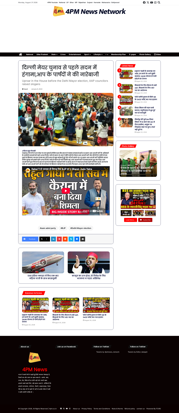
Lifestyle (97, 54)
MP (76, 2)
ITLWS (158, 409)
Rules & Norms (117, 409)
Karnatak (97, 2)
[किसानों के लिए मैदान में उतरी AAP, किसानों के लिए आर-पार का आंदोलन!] (65, 305)
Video (158, 54)
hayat (26, 89)
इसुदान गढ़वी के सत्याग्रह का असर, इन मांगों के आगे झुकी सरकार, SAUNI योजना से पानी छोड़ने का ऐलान (34, 318)
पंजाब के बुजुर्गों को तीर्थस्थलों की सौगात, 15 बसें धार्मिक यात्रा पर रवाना (137, 171)
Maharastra (106, 2)
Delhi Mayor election (81, 228)
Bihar (72, 2)
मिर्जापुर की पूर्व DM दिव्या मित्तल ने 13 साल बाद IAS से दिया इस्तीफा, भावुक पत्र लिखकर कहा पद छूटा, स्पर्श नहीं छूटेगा (145, 124)
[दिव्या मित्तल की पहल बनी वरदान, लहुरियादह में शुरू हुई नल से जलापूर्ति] (126, 111)
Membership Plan (118, 54)
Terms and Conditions (102, 409)
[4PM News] (89, 11)
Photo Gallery (145, 54)
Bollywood (115, 2)
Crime (63, 54)
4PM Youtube (52, 2)
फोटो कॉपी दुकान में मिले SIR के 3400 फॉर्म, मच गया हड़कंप (94, 316)
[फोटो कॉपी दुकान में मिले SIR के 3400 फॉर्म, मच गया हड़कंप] (96, 305)
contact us (141, 409)
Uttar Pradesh (42, 54)
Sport (86, 54)
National (62, 2)
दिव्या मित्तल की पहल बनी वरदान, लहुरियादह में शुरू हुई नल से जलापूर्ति (145, 110)
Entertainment (75, 54)
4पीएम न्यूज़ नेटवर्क (29, 151)
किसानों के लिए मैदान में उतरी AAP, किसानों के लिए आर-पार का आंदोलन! (65, 317)
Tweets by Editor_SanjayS (137, 352)
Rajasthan (82, 2)
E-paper (132, 54)
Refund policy (130, 409)
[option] (138, 163)
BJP (64, 228)
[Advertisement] (89, 35)
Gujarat (90, 2)
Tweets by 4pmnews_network (107, 352)
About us (76, 409)
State (53, 54)
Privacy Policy (87, 409)
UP (67, 2)
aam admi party (48, 228)
